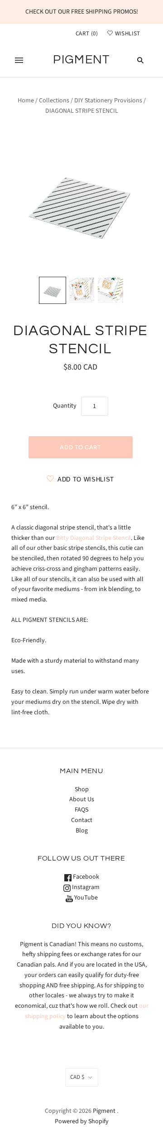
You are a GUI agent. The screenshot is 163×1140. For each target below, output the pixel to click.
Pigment (104, 1111)
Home (26, 100)
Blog (82, 830)
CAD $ (77, 1077)
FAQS (81, 809)
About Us (81, 799)
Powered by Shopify (82, 1121)
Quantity (65, 405)
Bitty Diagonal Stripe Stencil (93, 538)
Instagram (85, 887)
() (87, 33)
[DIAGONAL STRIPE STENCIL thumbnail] (52, 290)
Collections (54, 100)
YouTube (85, 897)
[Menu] (19, 60)
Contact (81, 820)
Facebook (85, 876)
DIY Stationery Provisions (108, 100)
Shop (82, 789)
